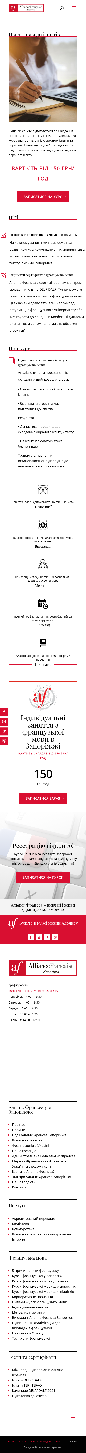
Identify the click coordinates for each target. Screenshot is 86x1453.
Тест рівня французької (31, 1338)
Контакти (19, 1187)
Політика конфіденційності (45, 1441)
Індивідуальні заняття (30, 1307)
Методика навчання (28, 1312)
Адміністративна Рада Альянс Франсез (43, 1156)
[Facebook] (31, 937)
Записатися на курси (43, 877)
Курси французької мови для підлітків (43, 1291)
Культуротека (23, 1229)
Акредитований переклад (33, 1218)
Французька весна (27, 1140)
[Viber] (55, 937)
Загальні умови (17, 1441)
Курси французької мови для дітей (40, 1281)
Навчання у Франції (28, 1333)
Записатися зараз (43, 798)
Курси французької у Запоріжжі (37, 1275)
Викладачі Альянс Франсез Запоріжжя (43, 1317)
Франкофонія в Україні (30, 1145)
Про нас (18, 1124)
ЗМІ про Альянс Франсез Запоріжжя (41, 1176)
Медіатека (20, 1223)
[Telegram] (47, 937)
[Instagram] (39, 937)
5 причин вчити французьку (35, 1270)
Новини (18, 1129)
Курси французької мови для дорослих (44, 1286)
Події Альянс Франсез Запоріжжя (39, 1135)
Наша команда (24, 1150)
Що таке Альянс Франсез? (33, 1171)
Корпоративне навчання (32, 1296)
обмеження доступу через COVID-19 (33, 991)
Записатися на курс (43, 197)
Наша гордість (23, 1182)
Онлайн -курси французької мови (39, 1302)
